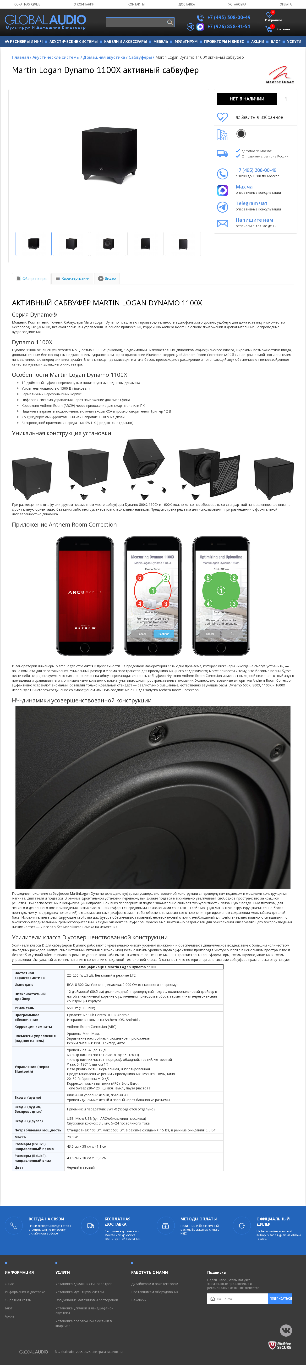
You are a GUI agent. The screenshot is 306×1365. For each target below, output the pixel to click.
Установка (237, 4)
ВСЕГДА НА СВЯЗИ (46, 1219)
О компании (84, 4)
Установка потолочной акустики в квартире (83, 1323)
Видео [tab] (110, 278)
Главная (22, 57)
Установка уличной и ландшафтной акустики (84, 1310)
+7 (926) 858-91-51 (229, 26)
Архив (9, 1316)
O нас (9, 1283)
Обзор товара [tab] (34, 278)
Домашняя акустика (105, 57)
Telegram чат (252, 203)
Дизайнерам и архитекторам (154, 1283)
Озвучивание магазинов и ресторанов (86, 1300)
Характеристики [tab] (75, 278)
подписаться (281, 1299)
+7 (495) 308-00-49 (228, 17)
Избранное (274, 17)
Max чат (245, 186)
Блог (8, 1308)
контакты (136, 4)
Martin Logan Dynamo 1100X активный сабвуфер (199, 57)
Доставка (186, 4)
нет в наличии (247, 99)
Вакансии (139, 1300)
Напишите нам (254, 220)
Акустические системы (57, 57)
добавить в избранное (259, 117)
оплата (286, 4)
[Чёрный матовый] (241, 133)
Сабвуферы (141, 57)
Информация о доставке (25, 1292)
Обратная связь (27, 4)
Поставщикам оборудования (155, 1292)
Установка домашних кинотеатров (83, 1283)
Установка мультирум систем (79, 1292)
